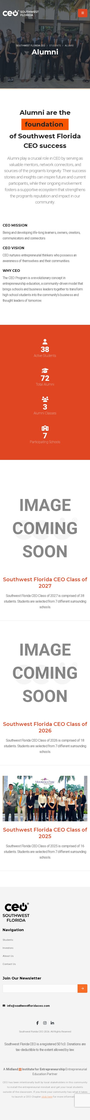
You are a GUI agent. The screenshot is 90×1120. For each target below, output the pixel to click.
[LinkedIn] (52, 1023)
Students (8, 939)
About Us (8, 955)
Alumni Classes (45, 413)
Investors (8, 947)
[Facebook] (37, 1023)
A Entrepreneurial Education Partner (45, 1071)
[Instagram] (44, 1023)
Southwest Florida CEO (30, 45)
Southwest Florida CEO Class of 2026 (45, 727)
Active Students (45, 356)
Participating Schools (45, 442)
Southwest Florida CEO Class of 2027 (45, 582)
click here (47, 1096)
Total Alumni (45, 384)
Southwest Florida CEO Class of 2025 (45, 833)
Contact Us (9, 964)
